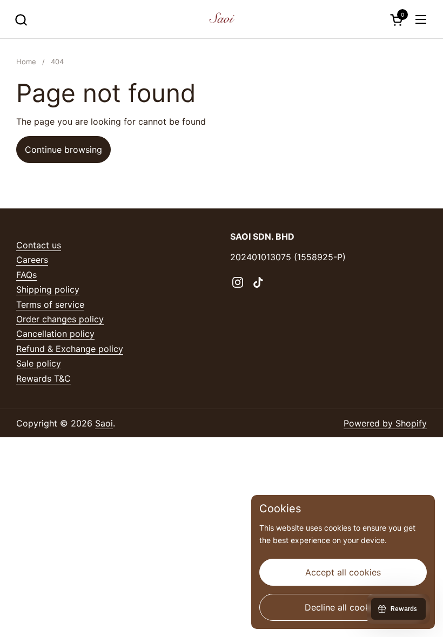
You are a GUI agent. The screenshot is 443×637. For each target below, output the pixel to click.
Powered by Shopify (385, 423)
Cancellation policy (55, 333)
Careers (32, 259)
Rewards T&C (43, 378)
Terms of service (50, 304)
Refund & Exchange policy (69, 348)
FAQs (26, 274)
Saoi (104, 423)
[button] (21, 19)
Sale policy (38, 363)
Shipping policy (47, 289)
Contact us (38, 245)
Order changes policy (60, 319)
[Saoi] (221, 19)
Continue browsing (63, 149)
